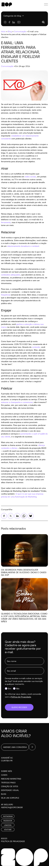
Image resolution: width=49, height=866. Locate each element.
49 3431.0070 (7, 804)
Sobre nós (6, 771)
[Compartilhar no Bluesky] (30, 516)
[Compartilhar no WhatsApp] (24, 516)
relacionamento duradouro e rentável (23, 246)
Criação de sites (9, 786)
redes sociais (30, 177)
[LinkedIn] (13, 22)
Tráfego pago (8, 782)
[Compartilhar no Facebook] (4, 516)
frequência (5, 295)
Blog (10, 31)
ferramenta (6, 222)
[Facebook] (9, 22)
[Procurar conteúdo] (43, 22)
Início (3, 31)
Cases (4, 775)
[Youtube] (19, 22)
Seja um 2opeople (10, 798)
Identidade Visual (10, 790)
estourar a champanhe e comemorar (17, 402)
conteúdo (36, 347)
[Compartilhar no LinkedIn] (17, 516)
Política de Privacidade (13, 841)
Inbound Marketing (11, 779)
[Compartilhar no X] (10, 516)
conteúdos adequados (10, 275)
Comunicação (20, 31)
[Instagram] (5, 22)
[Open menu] (46, 4)
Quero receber (19, 707)
